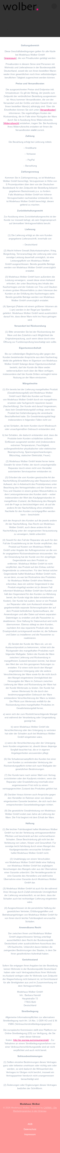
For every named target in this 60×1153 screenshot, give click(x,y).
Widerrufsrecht (11, 123)
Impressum (10, 58)
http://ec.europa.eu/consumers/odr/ (31, 1040)
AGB (30, 1124)
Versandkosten (47, 109)
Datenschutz (30, 1129)
